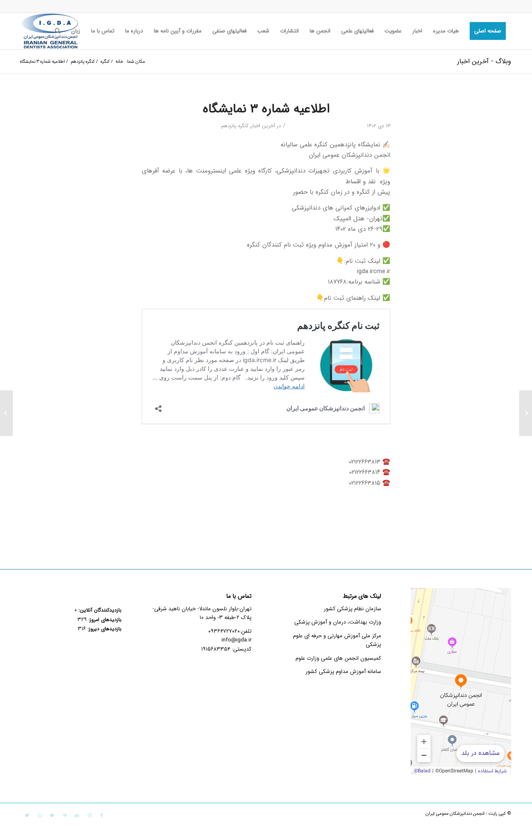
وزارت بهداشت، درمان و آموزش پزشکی (337, 622)
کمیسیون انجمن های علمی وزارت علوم (338, 658)
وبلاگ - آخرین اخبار (484, 61)
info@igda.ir (236, 640)
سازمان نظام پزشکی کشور (352, 608)
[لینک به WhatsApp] (39, 815)
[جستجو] (57, 31)
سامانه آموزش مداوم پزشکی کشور (343, 671)
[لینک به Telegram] (64, 815)
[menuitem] (487, 31)
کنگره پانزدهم (234, 126)
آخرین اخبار (263, 126)
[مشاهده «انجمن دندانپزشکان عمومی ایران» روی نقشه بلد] (461, 681)
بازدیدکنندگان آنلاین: (99, 610)
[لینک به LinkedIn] (77, 815)
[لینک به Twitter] (52, 815)
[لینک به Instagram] (89, 815)
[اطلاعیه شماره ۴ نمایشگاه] (525, 413)
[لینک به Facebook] (102, 815)
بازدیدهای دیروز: (103, 629)
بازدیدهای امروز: (104, 620)
